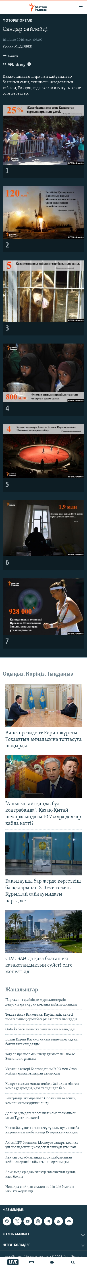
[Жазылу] (69, 1221)
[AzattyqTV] (52, 1262)
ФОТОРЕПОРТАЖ (17, 21)
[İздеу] (73, 1262)
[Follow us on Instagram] (38, 1221)
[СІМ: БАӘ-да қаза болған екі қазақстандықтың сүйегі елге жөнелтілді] (43, 931)
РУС (32, 1262)
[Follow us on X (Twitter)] (17, 1221)
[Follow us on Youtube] (27, 1221)
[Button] (10, 57)
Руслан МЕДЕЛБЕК (17, 46)
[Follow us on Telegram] (48, 1221)
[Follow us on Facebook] (7, 1221)
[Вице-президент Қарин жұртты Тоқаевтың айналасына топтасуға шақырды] (43, 705)
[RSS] (58, 1221)
